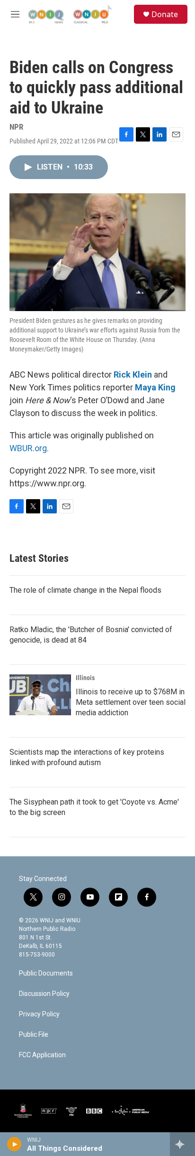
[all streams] (182, 1144)
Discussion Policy (44, 993)
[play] (14, 1144)
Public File (33, 1034)
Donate (164, 14)
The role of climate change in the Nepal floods (85, 590)
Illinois (85, 678)
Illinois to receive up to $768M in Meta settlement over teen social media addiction (131, 702)
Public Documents (46, 973)
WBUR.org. (29, 448)
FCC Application (42, 1055)
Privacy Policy (39, 1014)
